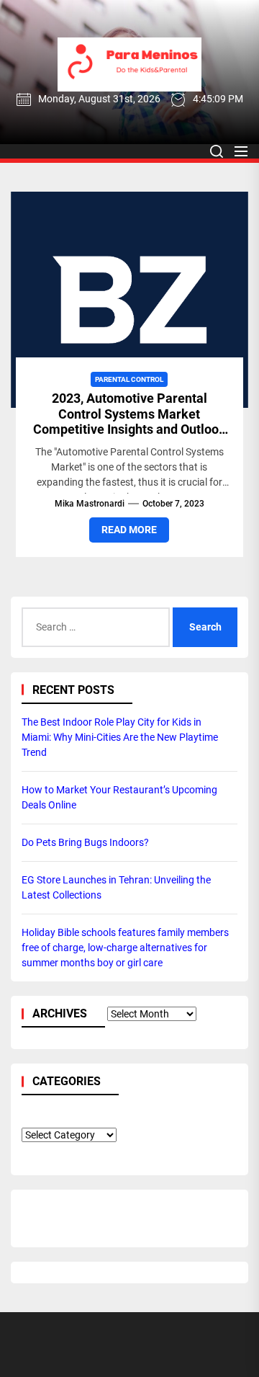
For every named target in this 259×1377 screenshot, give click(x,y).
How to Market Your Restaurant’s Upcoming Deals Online (119, 797)
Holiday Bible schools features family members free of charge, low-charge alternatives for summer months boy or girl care (125, 947)
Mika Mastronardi (89, 504)
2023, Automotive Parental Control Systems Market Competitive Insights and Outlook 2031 (129, 422)
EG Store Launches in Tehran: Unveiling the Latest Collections (116, 887)
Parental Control (129, 379)
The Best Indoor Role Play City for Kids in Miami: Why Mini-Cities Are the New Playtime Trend (120, 737)
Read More (129, 529)
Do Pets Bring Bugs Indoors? (85, 842)
